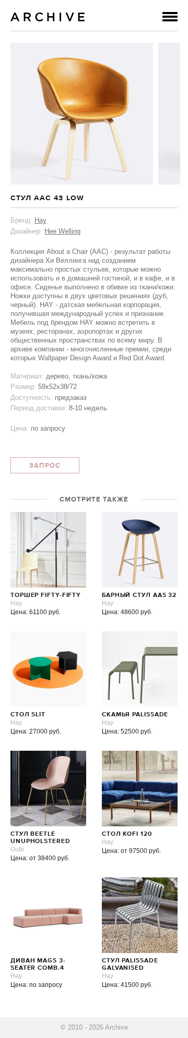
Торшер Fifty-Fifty (45, 595)
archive (47, 17)
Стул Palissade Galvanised (130, 964)
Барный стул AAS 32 (139, 595)
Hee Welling (62, 231)
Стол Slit (27, 715)
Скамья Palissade (135, 715)
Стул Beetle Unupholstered (40, 838)
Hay (40, 220)
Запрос (45, 465)
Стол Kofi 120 (127, 834)
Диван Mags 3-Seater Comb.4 (38, 964)
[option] (81, 114)
